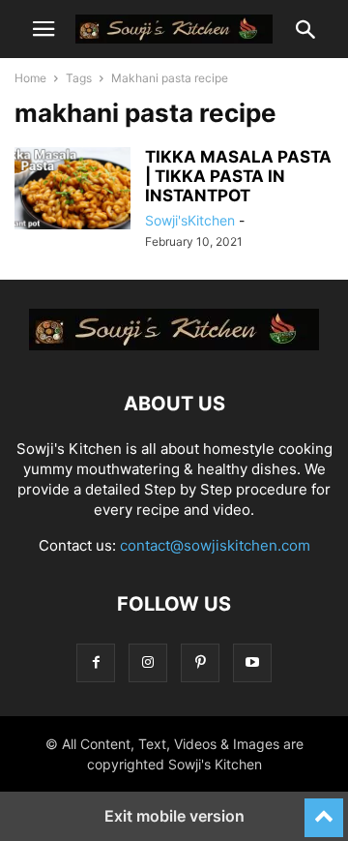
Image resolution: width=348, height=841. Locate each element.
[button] (43, 29)
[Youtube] (252, 662)
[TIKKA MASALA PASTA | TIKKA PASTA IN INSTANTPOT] (72, 190)
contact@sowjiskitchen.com (215, 545)
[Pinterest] (200, 662)
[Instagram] (148, 662)
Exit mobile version (174, 816)
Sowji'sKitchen (190, 220)
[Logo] (174, 345)
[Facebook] (95, 662)
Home (30, 78)
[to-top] (323, 809)
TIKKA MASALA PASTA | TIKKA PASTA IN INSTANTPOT (238, 176)
